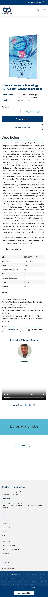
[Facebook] (30, 405)
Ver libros (24, 361)
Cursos (4, 531)
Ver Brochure (13, 329)
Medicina (5, 524)
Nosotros (5, 520)
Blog (3, 535)
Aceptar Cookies (24, 593)
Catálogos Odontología (10, 549)
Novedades (6, 542)
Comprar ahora (22, 119)
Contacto (5, 553)
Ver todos (22, 445)
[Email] (34, 405)
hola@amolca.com (8, 568)
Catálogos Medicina (9, 545)
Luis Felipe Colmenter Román (24, 340)
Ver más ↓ (5, 326)
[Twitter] (26, 405)
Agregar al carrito (22, 127)
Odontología (6, 527)
